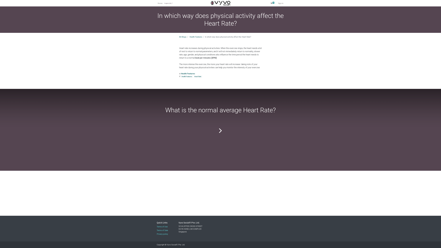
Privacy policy (162, 234)
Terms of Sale (162, 230)
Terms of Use (162, 227)
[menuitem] (160, 3)
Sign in (280, 3)
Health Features (195, 37)
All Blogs (182, 37)
